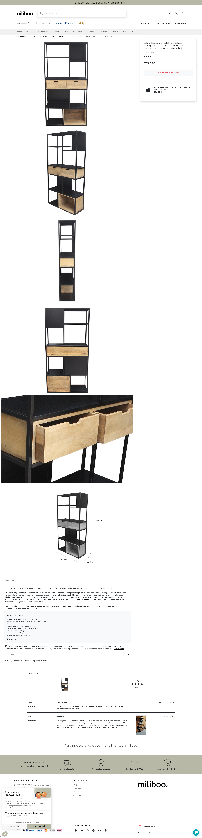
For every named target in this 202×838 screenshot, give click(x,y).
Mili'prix (83, 23)
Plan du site (77, 791)
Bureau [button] (56, 32)
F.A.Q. (75, 785)
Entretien (9, 655)
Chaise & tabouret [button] (41, 32)
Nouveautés (23, 23)
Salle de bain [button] (103, 32)
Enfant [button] (115, 32)
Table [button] (66, 32)
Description (10, 580)
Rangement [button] (77, 32)
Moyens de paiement (22, 788)
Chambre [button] (90, 32)
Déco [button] (134, 32)
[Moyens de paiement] (42, 830)
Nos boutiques (163, 23)
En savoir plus (119, 649)
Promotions (43, 23)
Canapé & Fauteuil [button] (23, 32)
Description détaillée (150, 52)
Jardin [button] (125, 32)
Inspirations (145, 23)
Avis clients (77, 788)
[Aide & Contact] (169, 13)
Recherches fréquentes (82, 795)
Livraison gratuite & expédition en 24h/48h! (101, 2)
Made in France (64, 23)
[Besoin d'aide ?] (196, 832)
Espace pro (180, 23)
